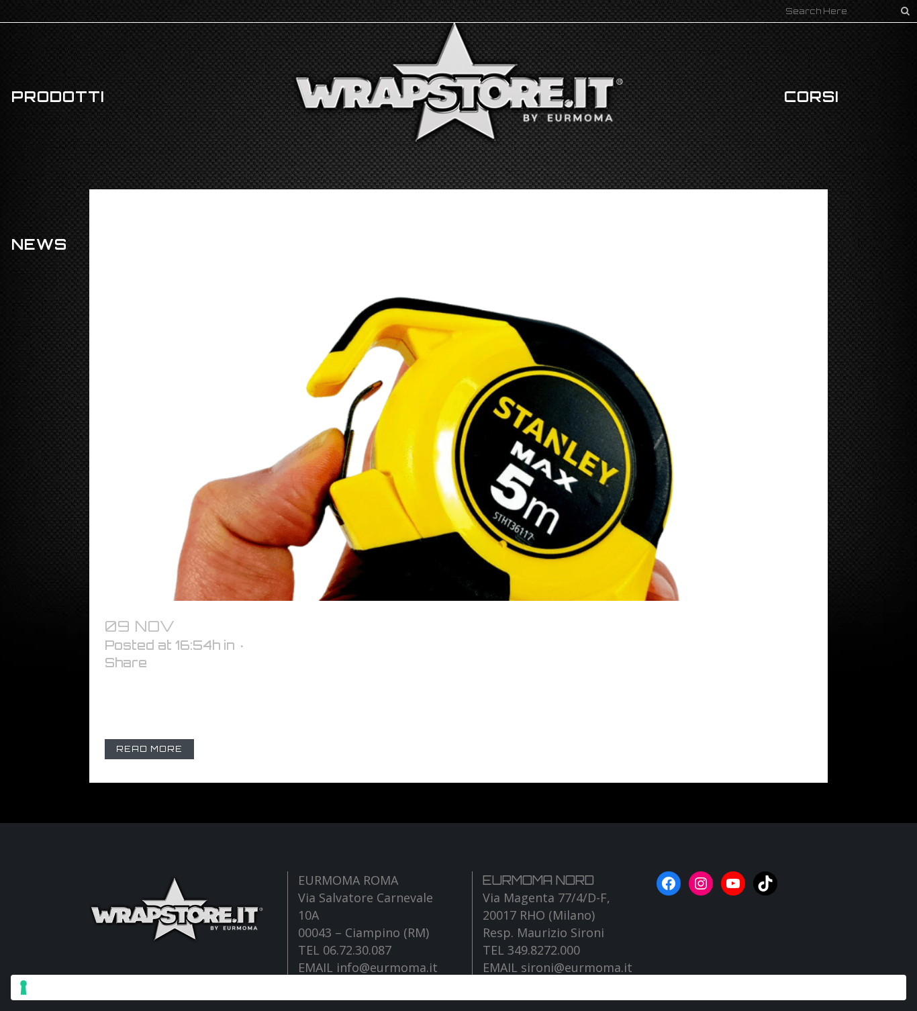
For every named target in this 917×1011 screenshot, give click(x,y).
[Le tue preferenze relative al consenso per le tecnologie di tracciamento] (458, 987)
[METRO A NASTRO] (458, 395)
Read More (149, 749)
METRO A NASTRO (261, 626)
